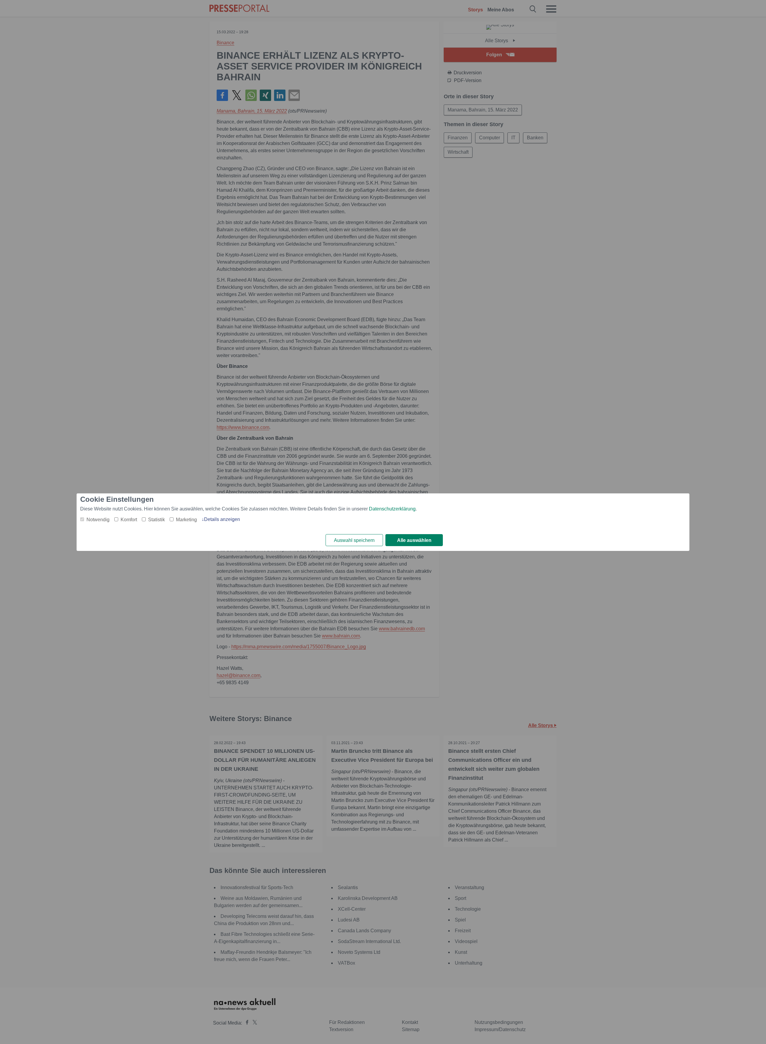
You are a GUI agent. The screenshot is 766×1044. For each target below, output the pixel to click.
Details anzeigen (222, 519)
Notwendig (98, 519)
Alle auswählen (414, 540)
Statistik (156, 519)
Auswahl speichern (354, 540)
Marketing (186, 519)
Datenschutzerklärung (392, 508)
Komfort (129, 519)
